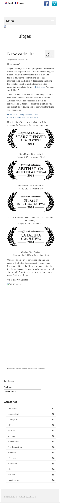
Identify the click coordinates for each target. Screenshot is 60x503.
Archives (8, 387)
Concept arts (13, 419)
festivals (30, 368)
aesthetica (12, 368)
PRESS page (39, 87)
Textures (11, 474)
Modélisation (13, 441)
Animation (12, 408)
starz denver (41, 368)
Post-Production (15, 447)
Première (12, 452)
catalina (24, 368)
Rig (9, 469)
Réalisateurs (13, 458)
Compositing (13, 414)
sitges (35, 368)
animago (18, 368)
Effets (10, 425)
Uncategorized (14, 480)
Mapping (11, 436)
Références (12, 463)
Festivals (21, 59)
